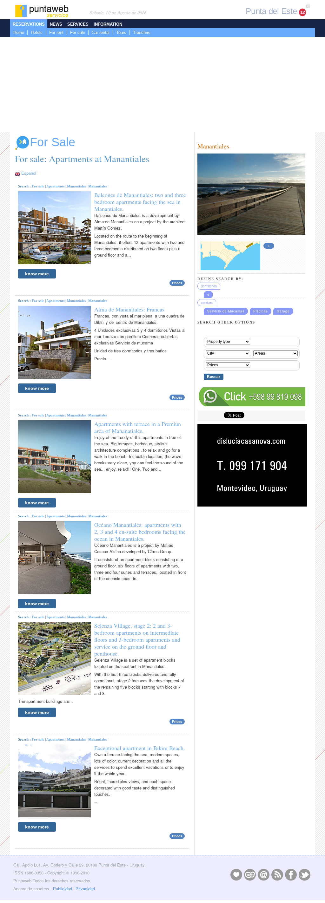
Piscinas (260, 311)
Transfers (141, 32)
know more (37, 273)
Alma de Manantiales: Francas (129, 309)
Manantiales (76, 186)
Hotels (37, 32)
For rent (56, 32)
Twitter (304, 874)
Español (28, 173)
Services (78, 24)
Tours (121, 32)
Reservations (29, 24)
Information (108, 24)
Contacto (263, 874)
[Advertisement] (162, 84)
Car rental (100, 32)
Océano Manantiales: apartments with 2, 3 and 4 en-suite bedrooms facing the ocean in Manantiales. (140, 531)
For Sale (52, 142)
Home (18, 32)
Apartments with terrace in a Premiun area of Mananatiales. (137, 427)
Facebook (290, 874)
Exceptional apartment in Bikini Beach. (139, 748)
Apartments (55, 186)
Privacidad (85, 889)
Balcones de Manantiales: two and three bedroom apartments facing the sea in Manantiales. (140, 202)
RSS (277, 874)
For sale (77, 32)
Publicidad (62, 889)
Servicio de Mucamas (225, 311)
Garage (283, 311)
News (56, 24)
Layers (249, 874)
